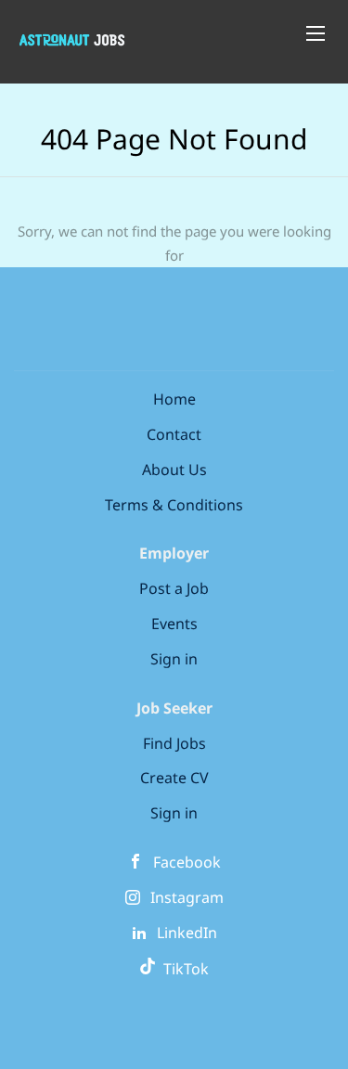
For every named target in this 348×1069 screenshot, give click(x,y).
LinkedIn (187, 932)
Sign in (174, 659)
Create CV (174, 777)
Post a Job (174, 588)
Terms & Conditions (174, 505)
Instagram (187, 897)
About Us (174, 469)
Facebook (187, 862)
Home (174, 399)
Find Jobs (174, 743)
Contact (174, 434)
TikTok (182, 969)
